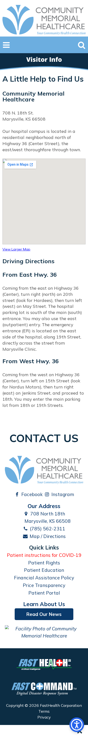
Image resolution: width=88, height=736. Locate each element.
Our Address (44, 506)
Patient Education (44, 570)
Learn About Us (44, 604)
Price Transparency (44, 585)
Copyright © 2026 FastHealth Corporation (44, 705)
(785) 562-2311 (47, 529)
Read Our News (44, 614)
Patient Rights (44, 563)
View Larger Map (16, 249)
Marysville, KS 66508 (47, 521)
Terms (44, 711)
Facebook (31, 494)
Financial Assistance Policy (44, 578)
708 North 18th (47, 514)
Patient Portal (44, 593)
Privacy (44, 717)
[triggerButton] (76, 724)
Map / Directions (47, 536)
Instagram (62, 494)
